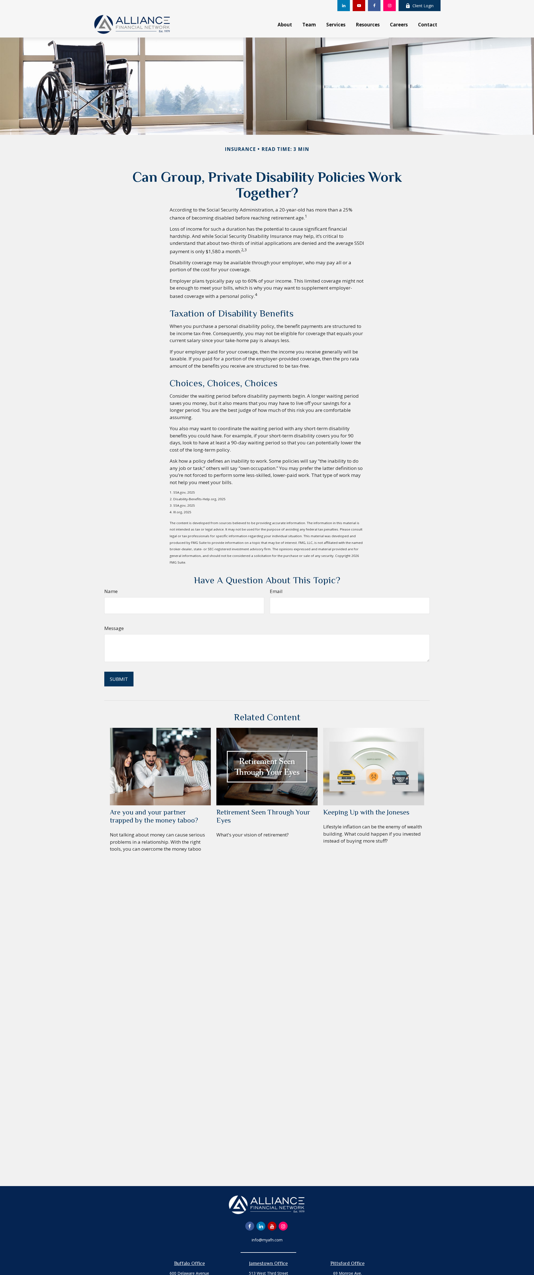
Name (111, 591)
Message (114, 628)
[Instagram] (389, 5)
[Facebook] (374, 5)
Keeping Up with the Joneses (366, 812)
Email (276, 591)
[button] (284, 24)
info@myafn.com (267, 1239)
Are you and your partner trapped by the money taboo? (154, 816)
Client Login (423, 5)
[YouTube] (359, 5)
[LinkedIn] (343, 5)
